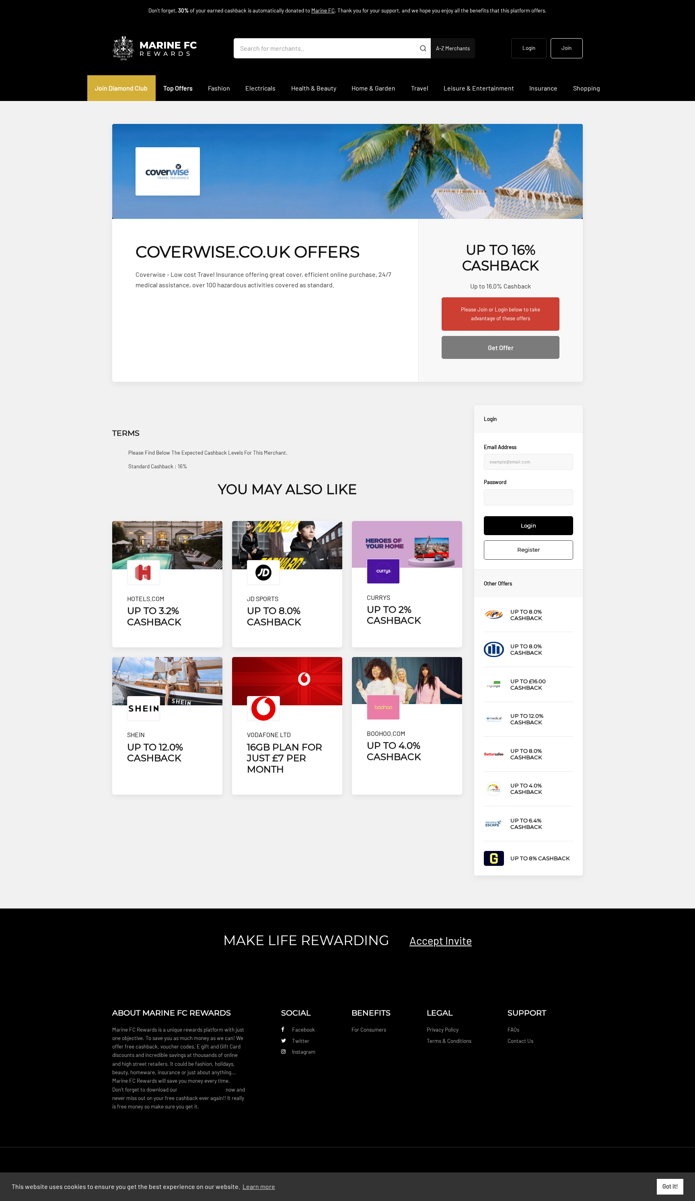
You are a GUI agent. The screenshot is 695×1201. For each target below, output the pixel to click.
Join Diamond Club (121, 88)
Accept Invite (440, 940)
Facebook (303, 1029)
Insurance (543, 88)
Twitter (300, 1041)
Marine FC (323, 10)
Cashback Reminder (201, 1089)
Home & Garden (373, 88)
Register (528, 549)
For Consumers (369, 1029)
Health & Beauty (313, 88)
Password (495, 482)
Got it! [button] (670, 1186)
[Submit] (422, 48)
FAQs (513, 1029)
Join (566, 48)
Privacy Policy (443, 1029)
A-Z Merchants (453, 48)
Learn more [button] (259, 1186)
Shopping (586, 88)
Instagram (303, 1052)
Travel (419, 88)
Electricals (260, 88)
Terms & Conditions (449, 1041)
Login (528, 48)
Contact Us (520, 1041)
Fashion (219, 88)
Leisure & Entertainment (479, 88)
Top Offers (178, 88)
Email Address (500, 447)
